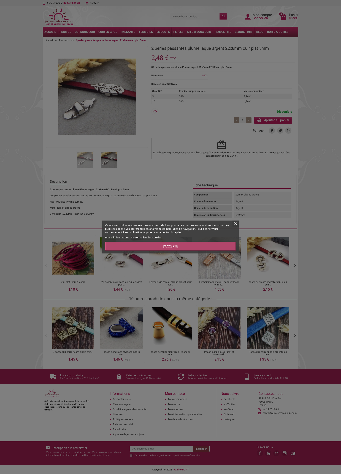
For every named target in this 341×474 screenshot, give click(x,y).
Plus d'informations (117, 237)
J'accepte (170, 246)
